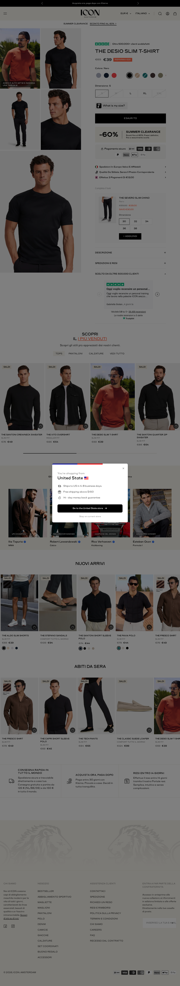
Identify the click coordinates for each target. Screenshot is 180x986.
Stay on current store (90, 516)
